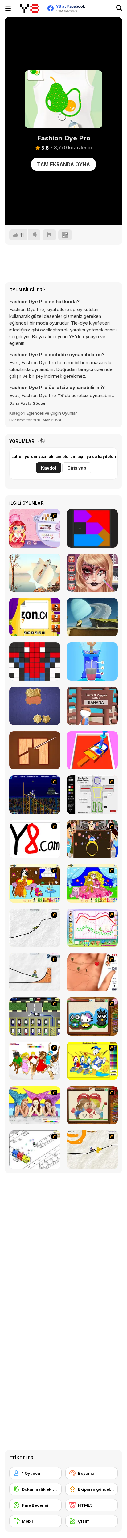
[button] (27, 403)
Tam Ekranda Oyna (63, 164)
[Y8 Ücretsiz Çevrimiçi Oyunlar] (29, 8)
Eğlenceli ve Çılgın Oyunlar (52, 413)
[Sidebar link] (8, 8)
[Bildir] (49, 234)
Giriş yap (76, 467)
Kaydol (48, 467)
